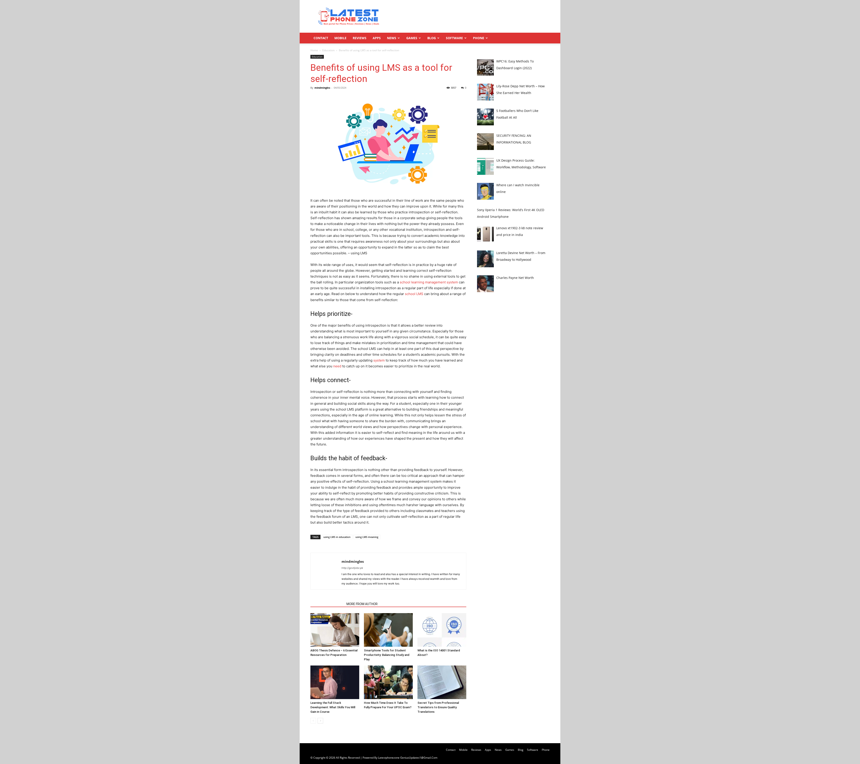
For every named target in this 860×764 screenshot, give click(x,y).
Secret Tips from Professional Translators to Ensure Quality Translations (438, 707)
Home (314, 50)
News (391, 38)
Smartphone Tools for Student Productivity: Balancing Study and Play (386, 655)
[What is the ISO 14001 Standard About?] (441, 630)
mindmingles (322, 87)
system (379, 360)
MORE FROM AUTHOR (362, 604)
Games (411, 38)
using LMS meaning (366, 537)
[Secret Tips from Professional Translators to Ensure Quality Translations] (441, 682)
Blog (431, 38)
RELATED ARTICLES (327, 604)
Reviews (359, 38)
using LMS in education (336, 537)
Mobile (340, 38)
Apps (377, 38)
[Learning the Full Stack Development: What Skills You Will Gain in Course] (334, 682)
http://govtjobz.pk (352, 567)
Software (454, 38)
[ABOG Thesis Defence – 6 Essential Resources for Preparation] (334, 630)
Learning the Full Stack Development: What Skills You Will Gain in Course (332, 707)
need (336, 366)
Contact (321, 38)
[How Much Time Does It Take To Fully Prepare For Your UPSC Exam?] (388, 682)
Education (328, 50)
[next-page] (320, 720)
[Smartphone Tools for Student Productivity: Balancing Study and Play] (388, 630)
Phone (478, 38)
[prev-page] (313, 720)
